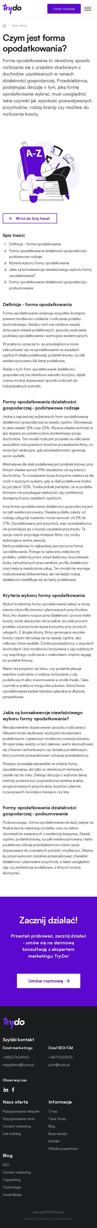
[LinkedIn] (6, 1090)
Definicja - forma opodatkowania (35, 244)
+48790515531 (60, 1057)
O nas (52, 1111)
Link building (12, 1134)
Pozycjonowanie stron (19, 1119)
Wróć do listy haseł (32, 218)
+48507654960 (16, 1057)
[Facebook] (13, 1090)
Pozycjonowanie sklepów (21, 1111)
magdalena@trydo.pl (18, 1065)
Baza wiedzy (57, 1134)
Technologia (12, 1187)
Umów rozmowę (64, 8)
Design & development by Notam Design (48, 1218)
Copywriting (12, 1180)
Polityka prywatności (63, 1149)
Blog (51, 1126)
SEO (6, 1165)
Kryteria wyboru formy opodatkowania (39, 263)
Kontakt (54, 1141)
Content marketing (17, 1126)
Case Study (57, 1119)
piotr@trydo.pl (59, 1065)
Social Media (12, 1195)
